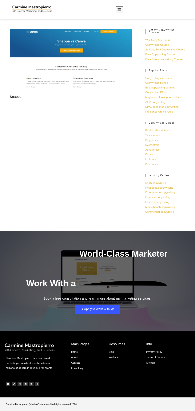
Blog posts (151, 140)
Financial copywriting (157, 197)
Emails (149, 154)
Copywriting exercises (158, 77)
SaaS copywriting (155, 182)
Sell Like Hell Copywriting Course (165, 49)
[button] (119, 9)
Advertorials (152, 149)
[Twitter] (31, 384)
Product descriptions (157, 130)
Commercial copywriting (159, 211)
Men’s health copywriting (160, 206)
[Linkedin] (25, 384)
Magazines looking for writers (163, 97)
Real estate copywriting (159, 187)
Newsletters (152, 144)
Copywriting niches (156, 82)
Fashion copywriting (157, 201)
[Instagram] (20, 384)
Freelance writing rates (159, 111)
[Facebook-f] (37, 384)
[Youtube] (8, 384)
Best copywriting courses (160, 87)
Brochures (151, 164)
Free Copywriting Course (160, 54)
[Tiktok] (14, 384)
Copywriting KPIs (155, 92)
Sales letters (152, 135)
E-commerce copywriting (160, 192)
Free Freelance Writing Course (164, 59)
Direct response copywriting (162, 106)
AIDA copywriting (155, 102)
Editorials (150, 159)
